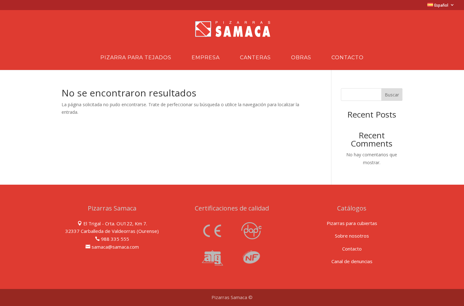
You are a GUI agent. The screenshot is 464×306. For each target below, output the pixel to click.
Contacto (347, 58)
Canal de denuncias (351, 261)
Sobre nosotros (352, 236)
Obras (301, 58)
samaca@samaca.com (115, 247)
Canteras (255, 58)
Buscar (392, 95)
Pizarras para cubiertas (352, 223)
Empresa (206, 58)
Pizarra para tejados (135, 58)
